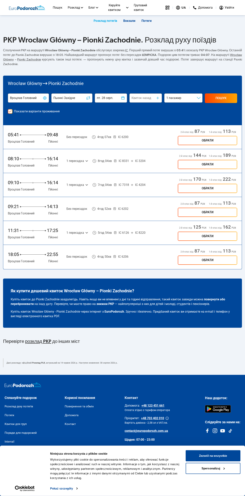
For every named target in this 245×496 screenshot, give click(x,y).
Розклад (74, 7)
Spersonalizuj (211, 468)
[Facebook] (207, 430)
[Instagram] (215, 430)
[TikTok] (230, 430)
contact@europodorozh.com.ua (146, 431)
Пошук (57, 7)
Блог (91, 7)
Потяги (146, 21)
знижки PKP (105, 304)
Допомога (71, 415)
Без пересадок (76, 137)
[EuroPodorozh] (23, 384)
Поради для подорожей (21, 433)
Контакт (70, 424)
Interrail (9, 441)
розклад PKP (38, 341)
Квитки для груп (16, 424)
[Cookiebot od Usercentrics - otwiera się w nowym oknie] (25, 488)
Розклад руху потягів (19, 406)
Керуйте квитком (114, 7)
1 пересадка (75, 161)
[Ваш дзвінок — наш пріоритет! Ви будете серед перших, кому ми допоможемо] (167, 418)
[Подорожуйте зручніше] (167, 7)
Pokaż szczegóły (61, 488)
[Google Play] (218, 409)
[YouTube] (222, 430)
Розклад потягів (105, 21)
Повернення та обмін (79, 406)
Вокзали (129, 21)
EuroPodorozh (114, 311)
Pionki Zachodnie (29, 59)
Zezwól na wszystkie (213, 455)
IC (126, 50)
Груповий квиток (140, 7)
